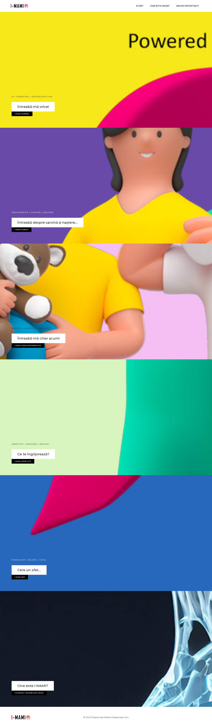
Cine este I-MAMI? (32, 686)
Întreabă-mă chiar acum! (38, 338)
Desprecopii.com (120, 717)
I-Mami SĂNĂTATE (23, 461)
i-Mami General (22, 114)
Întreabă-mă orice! (33, 107)
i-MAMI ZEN (20, 577)
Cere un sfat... (29, 570)
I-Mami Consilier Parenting (28, 345)
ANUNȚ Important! (187, 6)
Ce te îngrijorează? (33, 454)
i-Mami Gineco (21, 229)
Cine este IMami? (160, 6)
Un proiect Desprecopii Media (29, 693)
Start (139, 6)
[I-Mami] (19, 6)
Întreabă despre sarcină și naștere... (47, 223)
